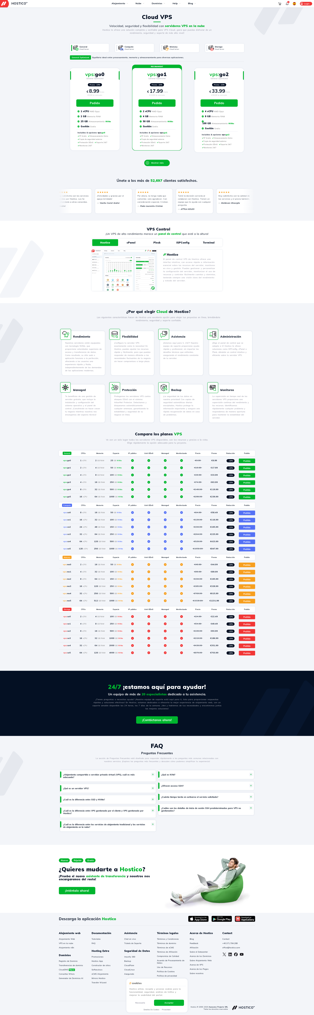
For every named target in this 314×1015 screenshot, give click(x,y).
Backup (127, 961)
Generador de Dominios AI (71, 978)
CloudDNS (66, 970)
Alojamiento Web (67, 939)
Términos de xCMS (165, 947)
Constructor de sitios (101, 965)
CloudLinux (129, 970)
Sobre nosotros (196, 973)
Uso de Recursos (164, 967)
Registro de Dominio (68, 961)
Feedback (194, 943)
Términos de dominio (166, 943)
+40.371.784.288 (230, 943)
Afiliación (194, 947)
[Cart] (279, 3)
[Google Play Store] (222, 921)
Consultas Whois (67, 974)
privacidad (166, 1010)
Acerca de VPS (196, 965)
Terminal (209, 242)
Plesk (157, 242)
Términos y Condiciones (168, 939)
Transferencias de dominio (71, 965)
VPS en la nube (66, 943)
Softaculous (97, 970)
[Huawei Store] (245, 921)
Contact (225, 939)
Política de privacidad (167, 976)
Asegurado (129, 974)
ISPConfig (183, 242)
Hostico (105, 242)
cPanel (131, 242)
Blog (192, 939)
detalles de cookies (151, 1010)
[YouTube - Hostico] (242, 955)
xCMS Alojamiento (100, 974)
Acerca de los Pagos (199, 969)
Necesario (140, 1003)
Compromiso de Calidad (168, 956)
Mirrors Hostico (98, 978)
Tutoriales (96, 939)
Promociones (97, 957)
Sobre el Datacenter (199, 952)
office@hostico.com (231, 947)
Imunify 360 (129, 957)
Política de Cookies (166, 971)
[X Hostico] (224, 955)
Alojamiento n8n (66, 947)
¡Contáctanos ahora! (157, 720)
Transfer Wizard (99, 982)
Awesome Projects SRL (218, 1007)
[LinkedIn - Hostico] (230, 955)
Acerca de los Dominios (200, 956)
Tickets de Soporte (132, 943)
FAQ (94, 943)
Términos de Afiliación (167, 952)
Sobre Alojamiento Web (201, 960)
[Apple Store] (198, 921)
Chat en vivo (130, 939)
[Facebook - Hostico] (236, 955)
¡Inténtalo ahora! (77, 890)
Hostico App (97, 961)
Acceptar (168, 1003)
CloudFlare (129, 965)
